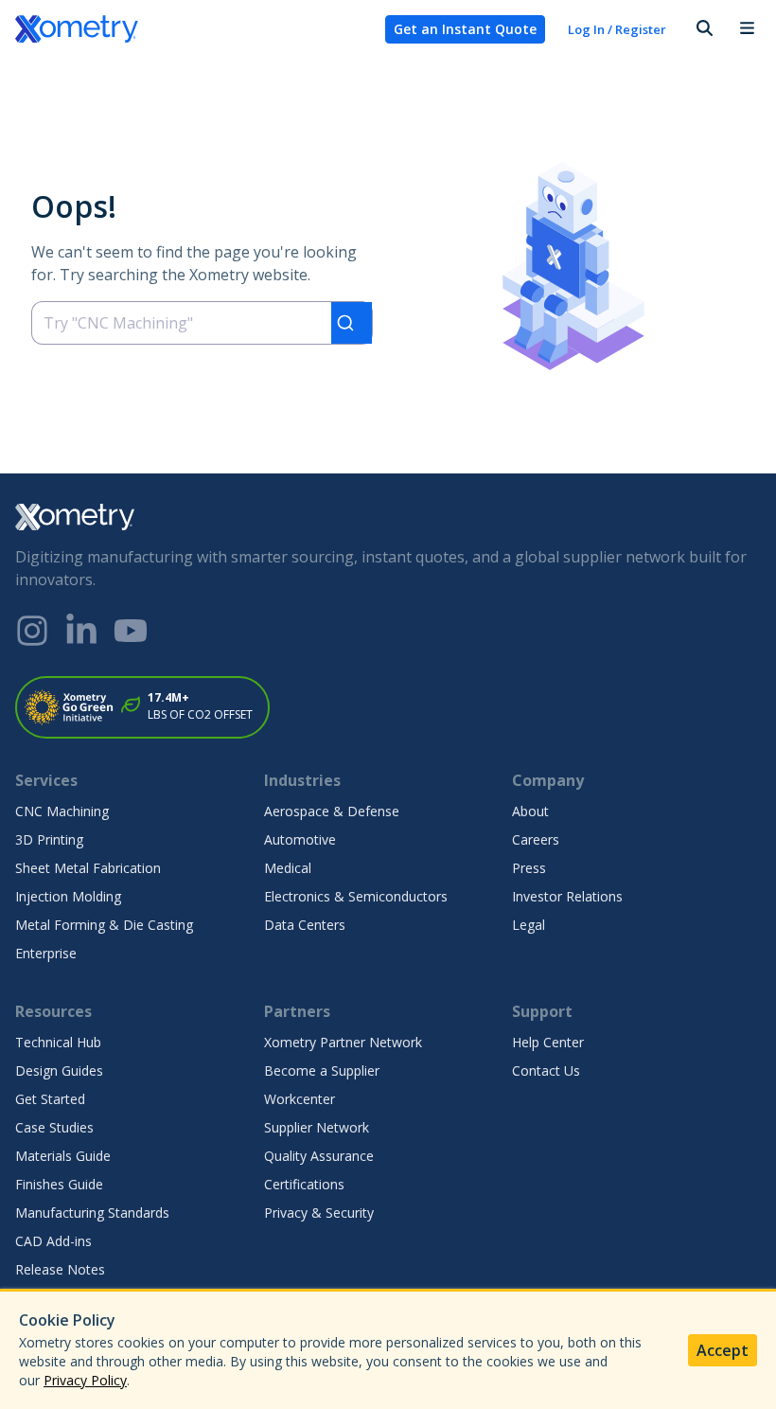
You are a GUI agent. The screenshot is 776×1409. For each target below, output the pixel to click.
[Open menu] (746, 29)
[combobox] (202, 323)
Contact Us (546, 1070)
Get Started (50, 1099)
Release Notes (60, 1269)
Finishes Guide (59, 1184)
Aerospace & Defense (331, 811)
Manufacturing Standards (92, 1213)
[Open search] (703, 29)
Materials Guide (63, 1156)
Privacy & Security (319, 1213)
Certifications (304, 1184)
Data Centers (304, 925)
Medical (287, 868)
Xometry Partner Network (343, 1042)
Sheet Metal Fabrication (88, 868)
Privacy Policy (85, 1380)
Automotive (300, 839)
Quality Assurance (319, 1156)
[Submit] (351, 323)
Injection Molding (68, 896)
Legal (528, 925)
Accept (723, 1350)
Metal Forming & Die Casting (104, 925)
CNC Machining (62, 811)
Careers (535, 839)
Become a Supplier (321, 1070)
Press (529, 868)
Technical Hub (58, 1042)
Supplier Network (316, 1127)
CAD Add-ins (53, 1241)
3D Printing (49, 839)
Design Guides (59, 1070)
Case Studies (54, 1127)
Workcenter (299, 1099)
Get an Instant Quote (465, 29)
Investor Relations (567, 896)
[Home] (192, 29)
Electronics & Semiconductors (356, 896)
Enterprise (46, 953)
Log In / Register (617, 29)
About (530, 811)
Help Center (548, 1042)
